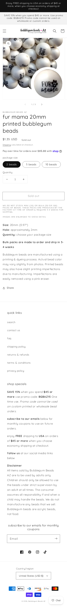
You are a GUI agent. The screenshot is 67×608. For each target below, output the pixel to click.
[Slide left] (25, 104)
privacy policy (15, 370)
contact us (13, 330)
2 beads (11, 164)
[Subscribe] (56, 539)
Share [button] (10, 287)
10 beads (51, 164)
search (11, 322)
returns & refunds (18, 354)
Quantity (7, 172)
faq (9, 338)
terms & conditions (19, 362)
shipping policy (16, 346)
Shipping (7, 145)
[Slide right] (42, 104)
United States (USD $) (31, 575)
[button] (4, 31)
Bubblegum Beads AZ (37, 601)
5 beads (31, 164)
